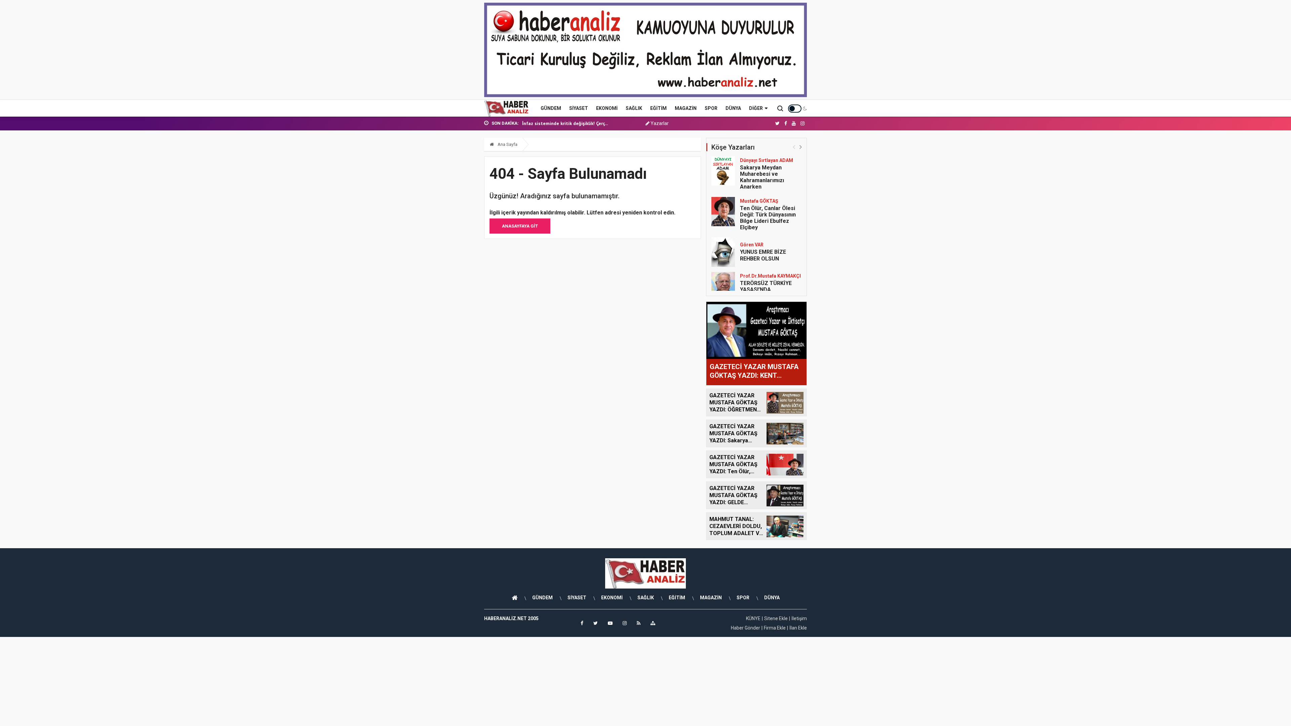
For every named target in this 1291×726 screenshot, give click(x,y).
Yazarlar (659, 123)
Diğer (756, 108)
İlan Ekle (798, 628)
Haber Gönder (745, 628)
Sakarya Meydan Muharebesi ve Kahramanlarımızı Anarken (762, 177)
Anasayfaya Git (520, 226)
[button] (800, 147)
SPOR (711, 108)
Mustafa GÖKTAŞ (759, 201)
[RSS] (638, 623)
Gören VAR (752, 244)
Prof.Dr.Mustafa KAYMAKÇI (770, 276)
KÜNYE (753, 618)
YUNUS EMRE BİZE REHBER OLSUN (763, 255)
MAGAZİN (686, 108)
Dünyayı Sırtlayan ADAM (766, 160)
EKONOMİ (607, 108)
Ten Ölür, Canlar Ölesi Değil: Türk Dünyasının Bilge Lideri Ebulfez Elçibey (768, 218)
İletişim (799, 618)
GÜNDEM (551, 108)
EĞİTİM (658, 108)
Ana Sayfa (507, 144)
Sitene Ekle (776, 618)
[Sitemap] (653, 623)
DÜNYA (733, 108)
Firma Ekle (775, 628)
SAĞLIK (634, 108)
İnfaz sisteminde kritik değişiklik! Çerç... (565, 123)
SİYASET (578, 108)
